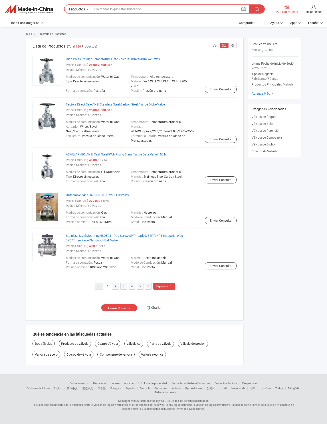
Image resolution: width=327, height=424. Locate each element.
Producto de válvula (75, 343)
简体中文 (72, 388)
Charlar (156, 307)
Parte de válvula (160, 343)
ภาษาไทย (265, 388)
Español (130, 388)
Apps (293, 23)
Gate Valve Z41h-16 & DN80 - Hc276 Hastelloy (97, 195)
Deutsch (145, 388)
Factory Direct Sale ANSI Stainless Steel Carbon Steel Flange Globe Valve (115, 104)
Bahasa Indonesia (166, 392)
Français (115, 388)
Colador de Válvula (264, 151)
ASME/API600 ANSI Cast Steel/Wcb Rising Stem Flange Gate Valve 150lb (116, 154)
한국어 (211, 388)
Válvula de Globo (263, 144)
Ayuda (274, 23)
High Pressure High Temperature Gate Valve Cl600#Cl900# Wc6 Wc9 (113, 59)
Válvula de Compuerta (267, 137)
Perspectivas (249, 383)
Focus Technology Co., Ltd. (155, 400)
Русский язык (193, 388)
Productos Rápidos (225, 383)
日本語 (102, 388)
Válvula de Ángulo (264, 117)
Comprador (247, 23)
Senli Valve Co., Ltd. (265, 44)
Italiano (176, 388)
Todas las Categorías (24, 23)
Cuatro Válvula (107, 343)
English (57, 388)
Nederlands (238, 388)
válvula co (134, 343)
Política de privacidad (154, 383)
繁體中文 (87, 388)
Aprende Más (263, 93)
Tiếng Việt (294, 388)
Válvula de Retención (266, 130)
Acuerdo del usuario (124, 383)
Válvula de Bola (262, 123)
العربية (223, 388)
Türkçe (279, 388)
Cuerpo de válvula (79, 354)
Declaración (100, 383)
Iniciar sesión (314, 12)
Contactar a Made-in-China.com (191, 383)
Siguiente (164, 286)
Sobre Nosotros (79, 383)
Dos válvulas (43, 343)
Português (160, 388)
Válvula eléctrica (152, 354)
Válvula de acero (46, 354)
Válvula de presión (193, 343)
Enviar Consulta (221, 89)
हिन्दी (252, 388)
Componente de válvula (116, 354)
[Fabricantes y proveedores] (28, 9)
